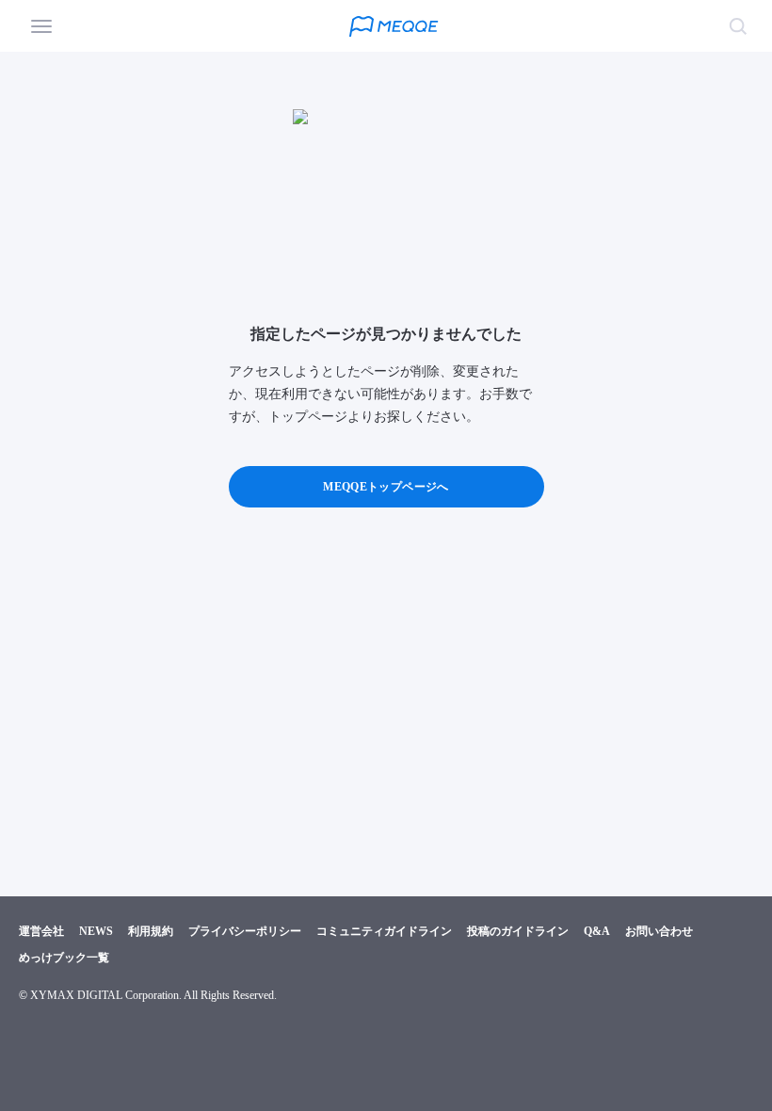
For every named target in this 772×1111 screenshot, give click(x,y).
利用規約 (150, 931)
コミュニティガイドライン (384, 931)
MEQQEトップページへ (385, 486)
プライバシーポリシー (244, 931)
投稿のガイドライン (518, 931)
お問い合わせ (659, 931)
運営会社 (41, 931)
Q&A (597, 931)
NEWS (96, 931)
